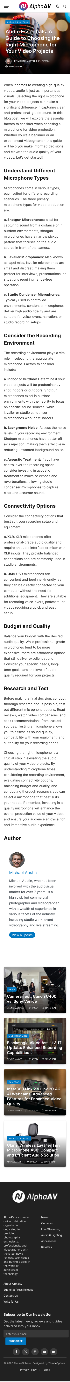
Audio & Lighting (17, 22)
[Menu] (6, 6)
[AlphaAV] (35, 6)
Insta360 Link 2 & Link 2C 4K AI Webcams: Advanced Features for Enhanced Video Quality (34, 1096)
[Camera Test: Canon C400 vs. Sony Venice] (35, 990)
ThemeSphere (57, 1363)
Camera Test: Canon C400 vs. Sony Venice (31, 999)
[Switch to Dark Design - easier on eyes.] (57, 6)
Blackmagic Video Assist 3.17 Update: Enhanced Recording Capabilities (34, 1047)
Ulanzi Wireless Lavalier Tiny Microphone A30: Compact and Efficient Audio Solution (33, 1150)
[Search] (64, 6)
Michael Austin (26, 61)
